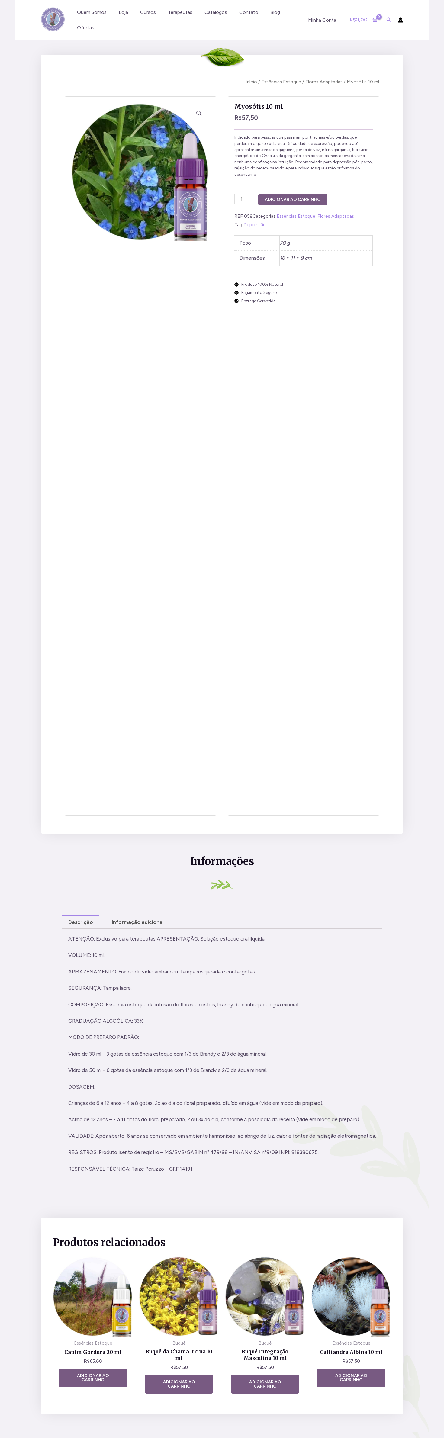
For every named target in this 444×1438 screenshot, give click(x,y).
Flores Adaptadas (324, 82)
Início (251, 82)
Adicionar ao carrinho (293, 199)
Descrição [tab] (80, 922)
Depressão (254, 224)
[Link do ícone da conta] (400, 20)
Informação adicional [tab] (138, 922)
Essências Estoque (281, 82)
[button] (199, 113)
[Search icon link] (389, 20)
